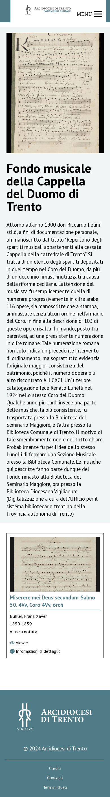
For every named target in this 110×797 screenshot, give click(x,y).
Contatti (55, 777)
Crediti (55, 768)
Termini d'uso (55, 787)
